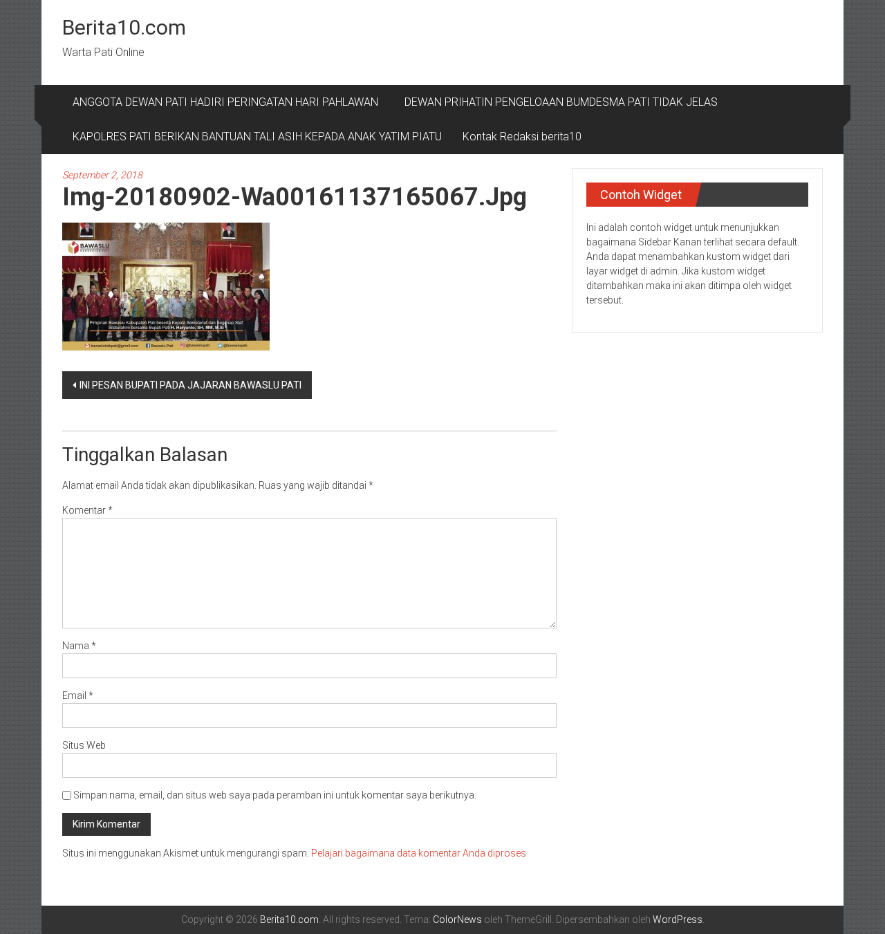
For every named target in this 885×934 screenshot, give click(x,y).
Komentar (87, 510)
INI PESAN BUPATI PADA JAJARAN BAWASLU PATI (190, 385)
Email (77, 695)
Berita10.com (124, 27)
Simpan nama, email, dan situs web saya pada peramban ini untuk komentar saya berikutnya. (274, 795)
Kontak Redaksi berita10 (522, 136)
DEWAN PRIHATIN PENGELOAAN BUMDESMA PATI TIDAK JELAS (561, 102)
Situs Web (84, 745)
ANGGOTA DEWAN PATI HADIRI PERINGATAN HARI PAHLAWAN (228, 102)
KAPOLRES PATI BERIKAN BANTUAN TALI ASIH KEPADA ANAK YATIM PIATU (257, 136)
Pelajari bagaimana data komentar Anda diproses (418, 853)
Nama (79, 645)
